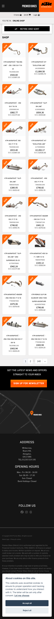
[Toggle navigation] (3, 6)
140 (39, 361)
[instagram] (27, 512)
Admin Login (5, 539)
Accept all (27, 603)
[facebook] (22, 512)
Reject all (27, 610)
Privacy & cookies (16, 539)
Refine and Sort (29, 28)
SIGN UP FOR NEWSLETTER (28, 383)
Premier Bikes (29, 5)
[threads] (31, 512)
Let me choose (21, 595)
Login (36, 15)
